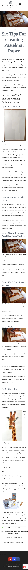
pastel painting (14, 531)
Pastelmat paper (19, 59)
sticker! (19, 479)
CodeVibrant (22, 566)
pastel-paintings (21, 531)
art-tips (5, 531)
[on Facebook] (18, 559)
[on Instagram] (14, 559)
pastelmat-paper (15, 533)
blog (20, 453)
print (9, 479)
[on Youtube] (10, 559)
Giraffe (8, 531)
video (14, 447)
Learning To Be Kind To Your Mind (14, 537)
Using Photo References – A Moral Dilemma (13, 542)
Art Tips (13, 29)
